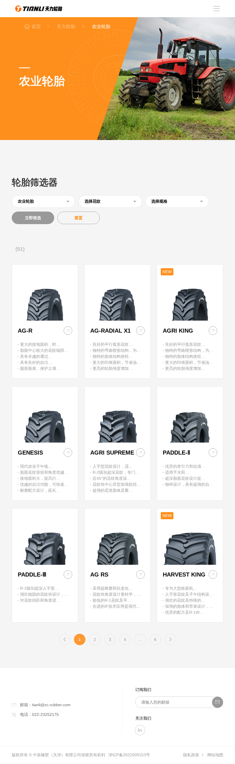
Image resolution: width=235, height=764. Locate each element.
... (140, 639)
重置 (79, 218)
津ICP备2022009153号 (129, 755)
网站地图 (215, 755)
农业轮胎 (101, 26)
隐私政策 (191, 755)
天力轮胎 (66, 26)
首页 (36, 26)
